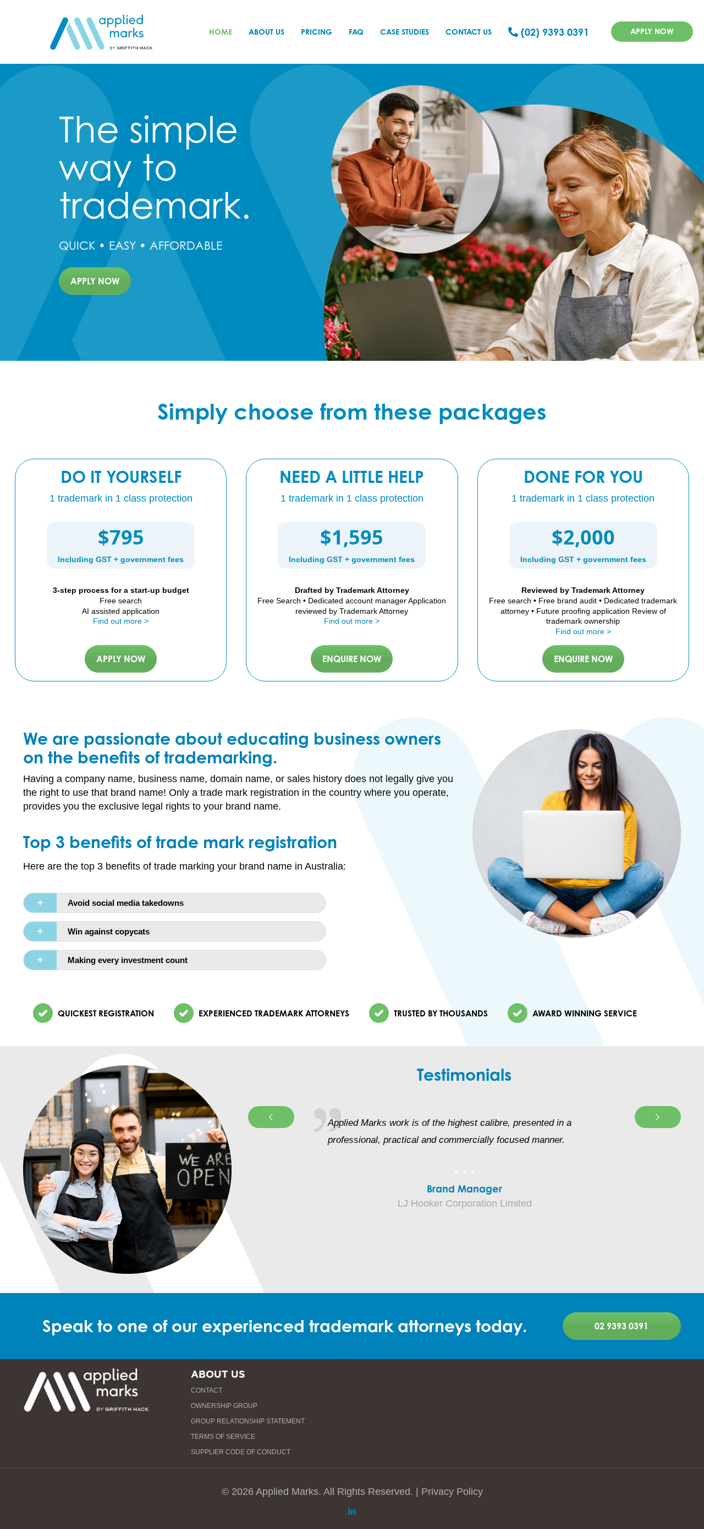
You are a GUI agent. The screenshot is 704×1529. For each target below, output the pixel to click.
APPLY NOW (652, 31)
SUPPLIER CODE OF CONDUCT (240, 1452)
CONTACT (206, 1390)
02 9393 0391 (621, 1326)
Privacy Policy (452, 1491)
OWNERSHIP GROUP (224, 1406)
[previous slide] (271, 1117)
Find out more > (120, 621)
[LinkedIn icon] (352, 1511)
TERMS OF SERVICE (223, 1436)
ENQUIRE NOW (351, 658)
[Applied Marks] (101, 31)
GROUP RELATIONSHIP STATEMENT (248, 1421)
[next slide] (658, 1117)
